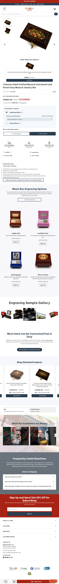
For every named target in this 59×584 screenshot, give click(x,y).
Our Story (17, 4)
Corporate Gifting (40, 4)
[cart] (54, 8)
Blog (34, 4)
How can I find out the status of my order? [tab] (18, 481)
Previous (5, 70)
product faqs (35, 152)
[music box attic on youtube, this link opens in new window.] (7, 557)
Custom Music (14, 123)
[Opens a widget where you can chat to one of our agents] (53, 581)
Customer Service (24, 4)
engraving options (17, 133)
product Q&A (8, 155)
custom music (49, 340)
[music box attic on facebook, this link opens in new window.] (3, 557)
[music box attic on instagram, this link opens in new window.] (5, 557)
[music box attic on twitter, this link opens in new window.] (12, 557)
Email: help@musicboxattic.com (12, 552)
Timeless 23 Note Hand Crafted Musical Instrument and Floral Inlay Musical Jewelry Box (29, 72)
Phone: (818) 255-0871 (9, 550)
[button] (29, 103)
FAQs (31, 4)
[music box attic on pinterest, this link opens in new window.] (10, 557)
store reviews (35, 155)
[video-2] (43, 436)
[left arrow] (5, 44)
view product (29, 80)
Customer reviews (35, 410)
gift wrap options (43, 133)
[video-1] (16, 436)
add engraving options (30, 199)
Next (53, 70)
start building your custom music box (29, 349)
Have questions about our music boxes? (14, 410)
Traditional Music (15, 112)
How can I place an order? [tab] (13, 477)
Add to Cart (37, 581)
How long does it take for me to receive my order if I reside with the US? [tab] (28, 486)
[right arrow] (54, 44)
